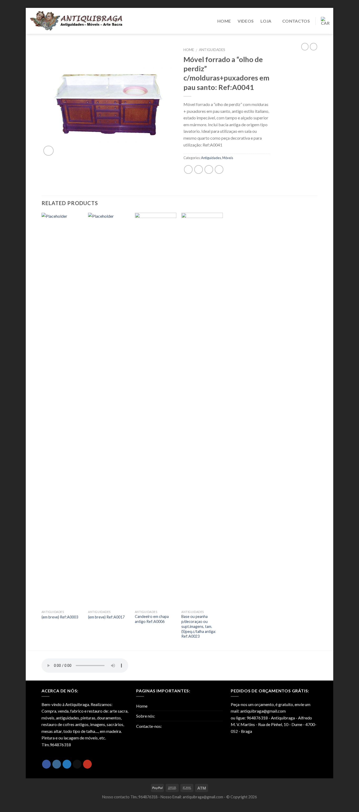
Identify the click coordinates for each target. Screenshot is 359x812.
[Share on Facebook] (188, 169)
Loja (265, 20)
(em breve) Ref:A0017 (106, 617)
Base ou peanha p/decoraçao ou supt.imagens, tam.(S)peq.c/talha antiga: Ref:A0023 (198, 626)
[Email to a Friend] (208, 169)
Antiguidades (212, 50)
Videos (246, 20)
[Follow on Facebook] (46, 764)
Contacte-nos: (149, 726)
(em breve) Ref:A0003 (60, 617)
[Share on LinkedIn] (219, 169)
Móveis (227, 158)
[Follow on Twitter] (67, 764)
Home (224, 20)
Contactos (296, 20)
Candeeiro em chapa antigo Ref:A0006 (152, 619)
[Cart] (325, 21)
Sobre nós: (145, 715)
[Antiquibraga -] (77, 21)
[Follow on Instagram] (56, 764)
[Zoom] (48, 151)
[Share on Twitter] (198, 169)
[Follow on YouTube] (87, 764)
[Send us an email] (77, 764)
